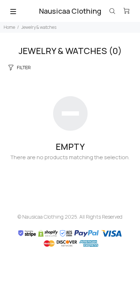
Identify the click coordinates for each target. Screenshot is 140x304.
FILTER (24, 67)
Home (9, 27)
